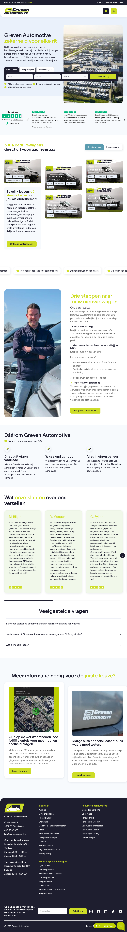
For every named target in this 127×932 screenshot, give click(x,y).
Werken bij (43, 822)
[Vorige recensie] (4, 555)
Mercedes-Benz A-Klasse (50, 874)
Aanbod (42, 810)
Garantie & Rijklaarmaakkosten (52, 826)
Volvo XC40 (44, 886)
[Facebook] (98, 911)
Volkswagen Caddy (90, 834)
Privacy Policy (45, 854)
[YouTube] (120, 911)
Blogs (41, 830)
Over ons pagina (46, 814)
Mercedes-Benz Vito (91, 810)
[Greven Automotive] (16, 11)
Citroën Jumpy (88, 838)
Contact (100, 2)
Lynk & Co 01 (44, 866)
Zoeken (101, 77)
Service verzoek (46, 846)
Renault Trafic (88, 818)
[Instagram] (91, 911)
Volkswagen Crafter (90, 830)
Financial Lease (45, 818)
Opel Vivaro (87, 814)
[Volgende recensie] (122, 555)
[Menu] (121, 11)
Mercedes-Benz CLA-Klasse (52, 889)
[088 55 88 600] (114, 11)
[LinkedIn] (105, 911)
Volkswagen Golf (46, 878)
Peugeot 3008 (45, 893)
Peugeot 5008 (45, 882)
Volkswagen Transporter (92, 826)
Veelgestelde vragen (114, 2)
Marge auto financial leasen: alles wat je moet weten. (97, 742)
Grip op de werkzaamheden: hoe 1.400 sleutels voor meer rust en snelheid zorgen (33, 740)
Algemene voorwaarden (49, 850)
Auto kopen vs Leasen (49, 834)
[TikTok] (113, 911)
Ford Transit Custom (91, 822)
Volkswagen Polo (46, 870)
